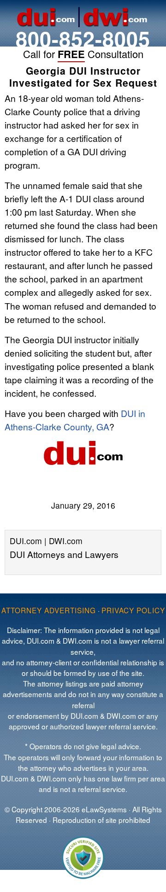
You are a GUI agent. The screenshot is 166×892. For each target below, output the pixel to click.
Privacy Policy (133, 610)
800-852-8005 (83, 38)
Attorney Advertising (48, 610)
